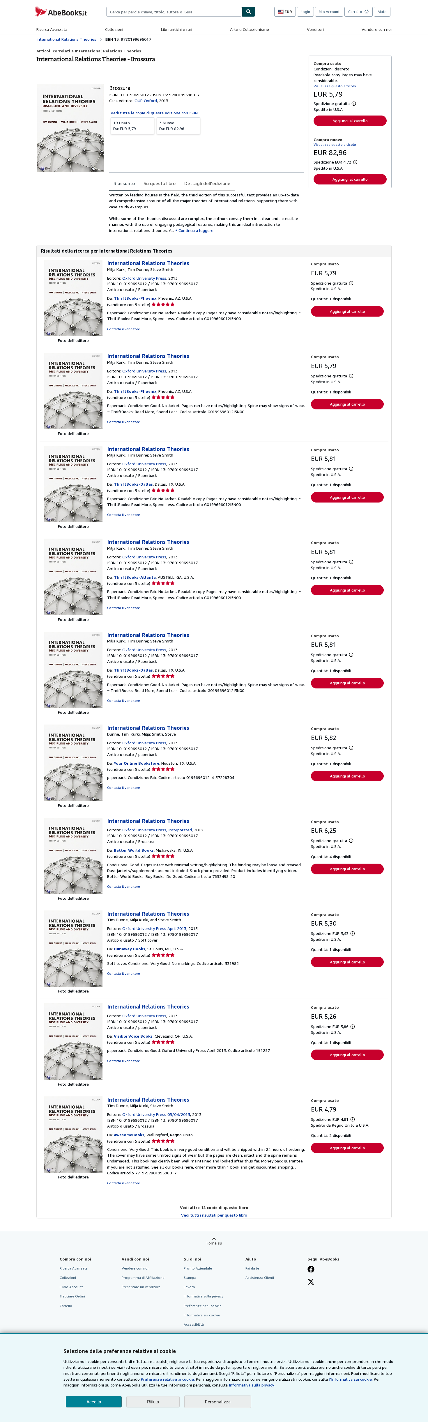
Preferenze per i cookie (203, 1306)
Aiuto (382, 11)
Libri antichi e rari (176, 29)
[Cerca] (248, 12)
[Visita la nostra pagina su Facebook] (310, 1269)
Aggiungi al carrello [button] (350, 120)
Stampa (190, 1277)
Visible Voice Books (133, 1036)
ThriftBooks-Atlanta (135, 577)
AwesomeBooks (129, 1134)
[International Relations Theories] (73, 892)
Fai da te (252, 1268)
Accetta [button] (93, 1401)
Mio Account (329, 11)
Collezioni (114, 29)
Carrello (66, 1306)
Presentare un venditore (141, 1287)
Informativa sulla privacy (203, 1296)
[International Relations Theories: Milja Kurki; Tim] (73, 334)
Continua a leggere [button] (195, 230)
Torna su (214, 1242)
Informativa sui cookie (202, 1315)
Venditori (315, 29)
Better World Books (134, 850)
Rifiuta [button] (153, 1401)
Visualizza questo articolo (335, 86)
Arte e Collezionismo (249, 29)
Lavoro (189, 1287)
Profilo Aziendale (198, 1268)
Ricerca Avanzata (51, 29)
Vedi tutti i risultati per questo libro (214, 1214)
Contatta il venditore (123, 329)
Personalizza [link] (218, 1401)
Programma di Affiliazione (143, 1277)
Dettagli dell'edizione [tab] (207, 183)
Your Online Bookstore (136, 763)
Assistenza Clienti (259, 1277)
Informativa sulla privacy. (252, 1384)
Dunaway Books (129, 948)
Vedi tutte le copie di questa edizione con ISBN (154, 112)
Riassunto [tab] (124, 183)
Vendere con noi (377, 29)
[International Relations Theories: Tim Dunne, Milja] (73, 985)
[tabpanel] (206, 212)
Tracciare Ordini (72, 1296)
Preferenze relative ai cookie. (168, 1379)
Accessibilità (194, 1324)
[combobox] (174, 12)
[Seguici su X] (310, 1282)
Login (305, 11)
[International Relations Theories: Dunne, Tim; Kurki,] (73, 799)
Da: (124, 125)
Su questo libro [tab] (160, 183)
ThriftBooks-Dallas (133, 484)
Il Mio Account (71, 1287)
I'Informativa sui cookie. (351, 1379)
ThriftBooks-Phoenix (135, 298)
